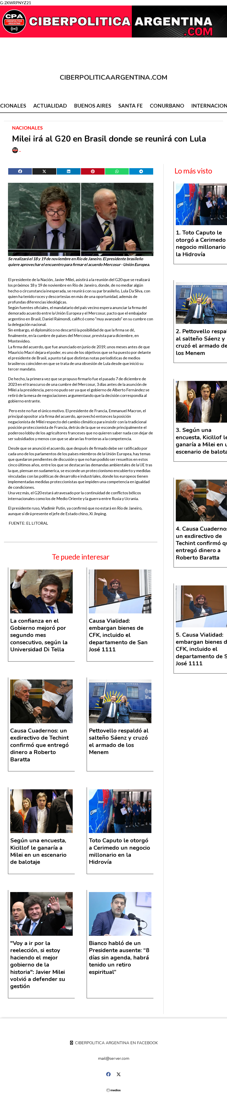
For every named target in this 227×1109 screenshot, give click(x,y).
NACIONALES (27, 128)
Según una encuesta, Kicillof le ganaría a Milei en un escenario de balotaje (38, 851)
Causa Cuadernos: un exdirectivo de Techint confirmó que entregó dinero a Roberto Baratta (39, 745)
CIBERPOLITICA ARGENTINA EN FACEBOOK (116, 1043)
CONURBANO (167, 105)
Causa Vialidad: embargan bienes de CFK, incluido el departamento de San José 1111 (118, 635)
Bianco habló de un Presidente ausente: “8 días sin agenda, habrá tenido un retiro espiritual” (119, 957)
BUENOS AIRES (92, 105)
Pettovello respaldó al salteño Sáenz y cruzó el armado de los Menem (119, 741)
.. (20, 150)
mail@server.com (113, 1058)
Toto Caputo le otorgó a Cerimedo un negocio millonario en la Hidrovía (119, 851)
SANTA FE (130, 105)
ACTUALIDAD (50, 105)
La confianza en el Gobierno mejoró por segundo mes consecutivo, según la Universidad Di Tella (39, 635)
